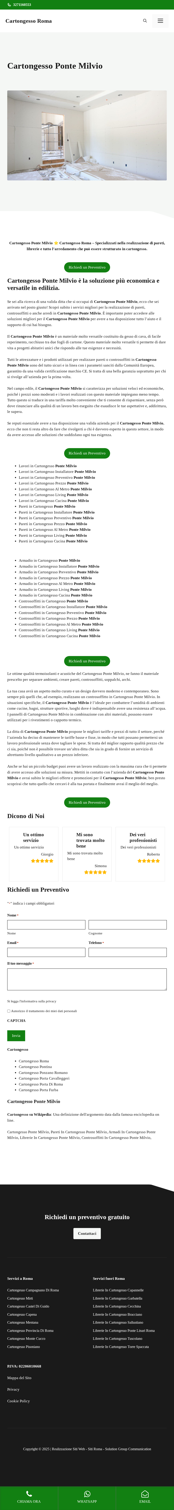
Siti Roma (95, 1449)
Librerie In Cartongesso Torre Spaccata (121, 1347)
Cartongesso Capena (22, 1314)
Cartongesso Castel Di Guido (28, 1306)
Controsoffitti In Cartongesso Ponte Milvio (116, 1138)
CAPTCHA (16, 1021)
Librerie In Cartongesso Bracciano (117, 1314)
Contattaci (87, 1233)
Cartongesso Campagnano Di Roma (33, 1290)
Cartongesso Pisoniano (23, 1347)
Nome (11, 933)
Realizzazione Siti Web (68, 1449)
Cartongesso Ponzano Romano (43, 1073)
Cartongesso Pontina (35, 1067)
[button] (145, 21)
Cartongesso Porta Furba (38, 1090)
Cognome (95, 933)
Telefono (96, 943)
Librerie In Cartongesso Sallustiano (118, 1322)
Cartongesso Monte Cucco (26, 1338)
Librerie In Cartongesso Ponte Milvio (50, 1138)
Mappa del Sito (19, 1378)
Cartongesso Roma (28, 21)
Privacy (13, 1389)
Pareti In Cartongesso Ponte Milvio (79, 1132)
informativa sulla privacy (38, 1001)
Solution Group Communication (128, 1449)
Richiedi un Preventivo (87, 267)
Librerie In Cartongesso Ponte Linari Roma (124, 1331)
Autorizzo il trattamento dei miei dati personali (44, 1011)
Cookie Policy (18, 1401)
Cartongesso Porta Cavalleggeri (44, 1078)
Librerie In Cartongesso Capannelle (118, 1290)
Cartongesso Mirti (20, 1298)
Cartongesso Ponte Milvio (28, 1132)
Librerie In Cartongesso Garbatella (117, 1298)
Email (13, 943)
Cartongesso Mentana (22, 1322)
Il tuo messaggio (20, 963)
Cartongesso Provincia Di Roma (30, 1331)
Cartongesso (17, 1114)
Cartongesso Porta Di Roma (41, 1084)
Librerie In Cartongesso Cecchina (117, 1306)
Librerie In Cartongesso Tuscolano (117, 1338)
